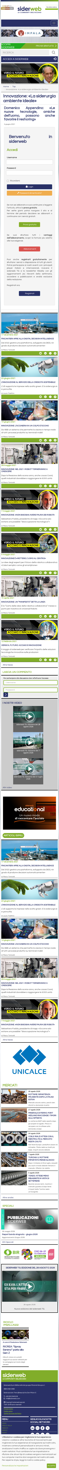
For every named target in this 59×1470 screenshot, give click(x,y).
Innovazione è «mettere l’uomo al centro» (23, 558)
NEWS (4, 1423)
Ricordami (15, 181)
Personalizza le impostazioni (15, 1466)
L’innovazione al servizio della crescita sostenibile (28, 382)
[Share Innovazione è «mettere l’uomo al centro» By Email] (40, 572)
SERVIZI (4, 1430)
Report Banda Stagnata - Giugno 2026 (20, 1234)
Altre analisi (8, 1198)
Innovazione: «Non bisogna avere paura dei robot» (28, 515)
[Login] (5, 694)
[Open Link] (7, 7)
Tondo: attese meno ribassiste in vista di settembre (38, 1178)
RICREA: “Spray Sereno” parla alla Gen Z (13, 1349)
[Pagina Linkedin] (32, 1428)
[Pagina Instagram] (37, 1428)
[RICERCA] (53, 52)
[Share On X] (50, 353)
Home (6, 87)
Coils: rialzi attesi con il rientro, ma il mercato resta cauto (41, 1139)
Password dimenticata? (30, 193)
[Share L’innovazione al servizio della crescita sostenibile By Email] (40, 396)
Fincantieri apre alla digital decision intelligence (27, 339)
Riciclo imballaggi (11, 1323)
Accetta (51, 1466)
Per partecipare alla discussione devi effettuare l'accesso (25, 678)
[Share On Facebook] (55, 353)
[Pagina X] (47, 1428)
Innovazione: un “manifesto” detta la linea (23, 602)
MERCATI (5, 1428)
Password (11, 168)
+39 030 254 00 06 (11, 1396)
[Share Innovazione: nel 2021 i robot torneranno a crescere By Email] (40, 486)
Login (30, 187)
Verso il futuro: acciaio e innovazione (21, 645)
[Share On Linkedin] (45, 353)
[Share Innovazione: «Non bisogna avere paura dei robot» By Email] (40, 529)
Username (12, 158)
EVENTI (4, 1432)
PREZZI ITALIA (7, 1425)
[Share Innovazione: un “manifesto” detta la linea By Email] (40, 616)
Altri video (7, 788)
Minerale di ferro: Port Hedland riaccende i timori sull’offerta (42, 1115)
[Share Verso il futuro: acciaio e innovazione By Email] (40, 659)
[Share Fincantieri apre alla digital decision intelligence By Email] (40, 353)
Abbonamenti (29, 249)
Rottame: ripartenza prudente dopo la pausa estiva (41, 1097)
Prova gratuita (29, 225)
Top (14, 87)
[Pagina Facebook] (42, 1428)
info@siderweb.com (13, 1398)
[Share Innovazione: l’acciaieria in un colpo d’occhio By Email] (40, 440)
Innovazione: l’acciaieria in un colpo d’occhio (25, 426)
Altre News (8, 665)
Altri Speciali (7, 1242)
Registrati (29, 293)
